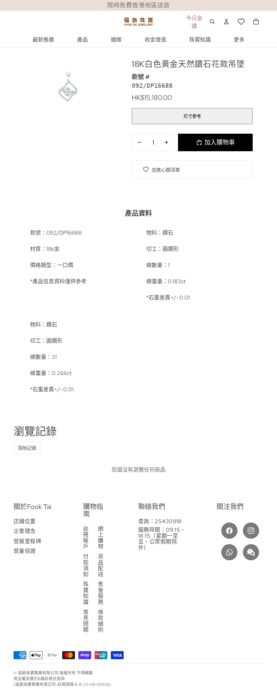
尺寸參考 (192, 116)
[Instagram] (251, 531)
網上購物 (100, 537)
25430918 (168, 521)
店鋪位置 (25, 521)
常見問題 (86, 621)
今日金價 (194, 22)
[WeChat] (251, 552)
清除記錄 (27, 448)
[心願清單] (241, 21)
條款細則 (100, 621)
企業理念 (25, 531)
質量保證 (25, 551)
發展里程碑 (27, 541)
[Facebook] (229, 531)
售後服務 (100, 593)
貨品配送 (100, 565)
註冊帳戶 (86, 537)
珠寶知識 (86, 593)
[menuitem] (43, 39)
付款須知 (86, 565)
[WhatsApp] (229, 552)
